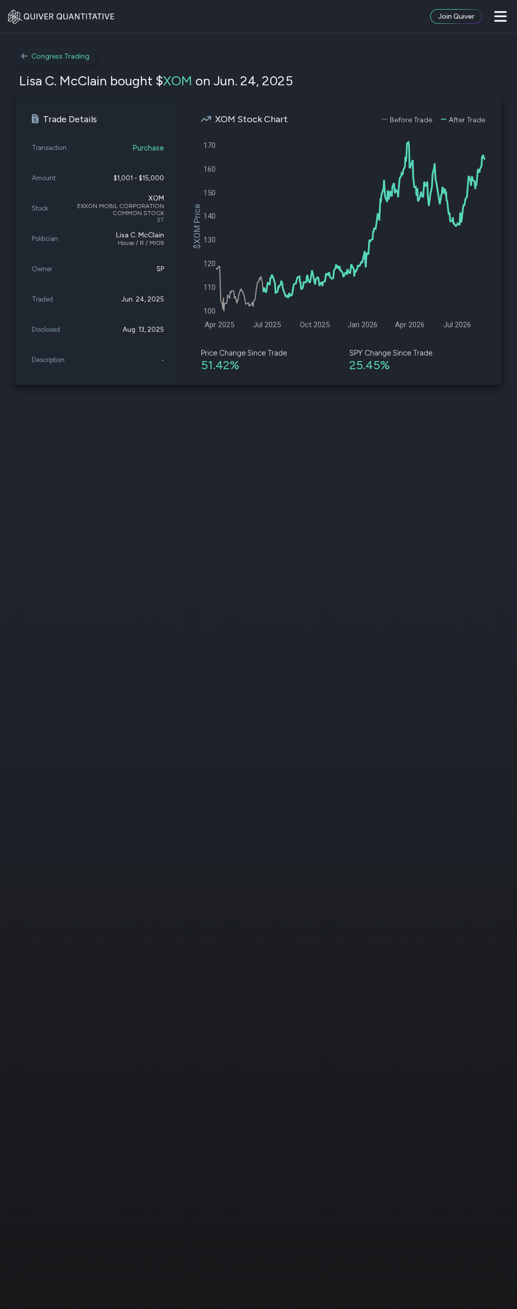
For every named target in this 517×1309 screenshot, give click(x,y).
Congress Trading (60, 56)
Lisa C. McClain (140, 235)
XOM (177, 81)
